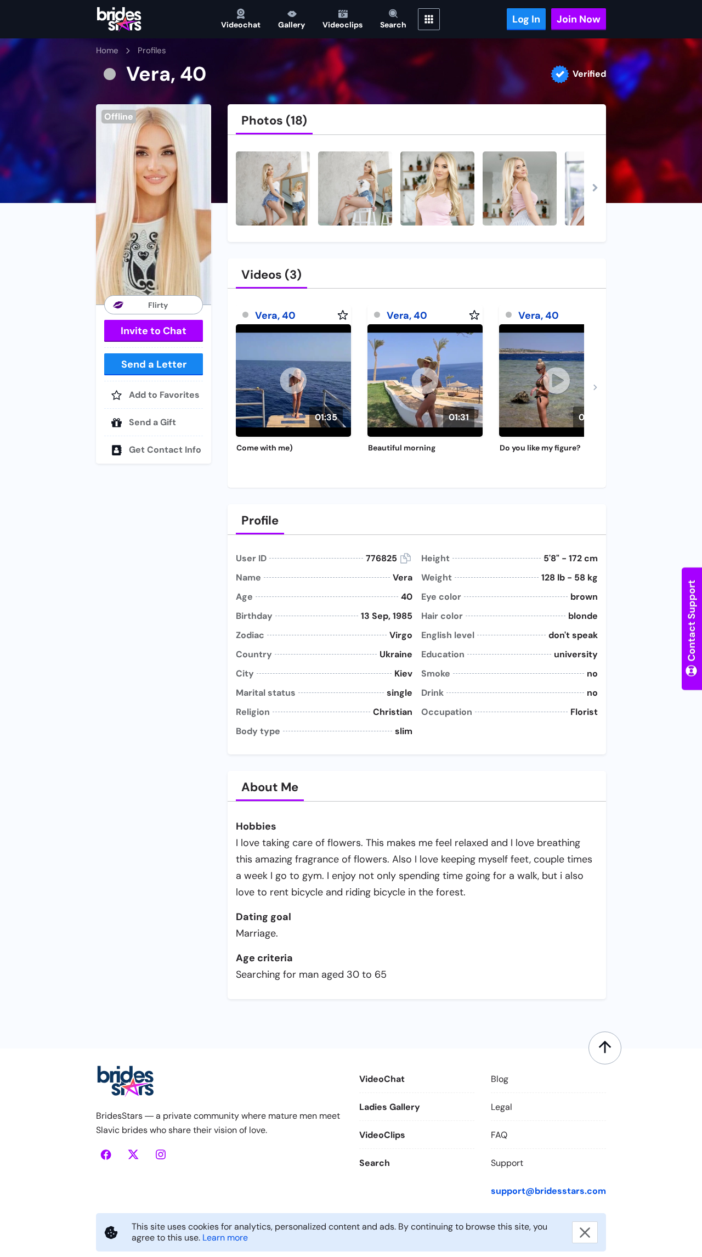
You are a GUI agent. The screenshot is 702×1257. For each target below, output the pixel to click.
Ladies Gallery (389, 1107)
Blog (499, 1079)
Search (374, 1163)
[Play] (293, 380)
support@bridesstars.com (548, 1191)
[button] (153, 204)
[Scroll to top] (604, 1047)
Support (507, 1163)
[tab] (274, 120)
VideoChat (382, 1079)
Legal (501, 1107)
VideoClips (382, 1135)
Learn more (225, 1237)
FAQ (499, 1135)
